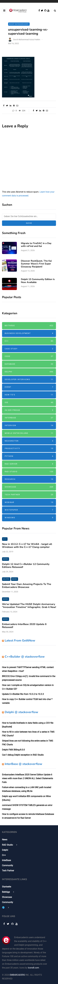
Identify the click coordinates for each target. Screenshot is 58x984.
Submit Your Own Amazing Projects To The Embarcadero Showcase (26, 585)
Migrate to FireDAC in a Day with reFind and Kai (36, 245)
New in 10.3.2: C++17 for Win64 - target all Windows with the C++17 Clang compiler (27, 545)
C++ (29, 341)
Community (7, 865)
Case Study (29, 349)
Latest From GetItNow (20, 640)
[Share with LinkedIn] (10, 105)
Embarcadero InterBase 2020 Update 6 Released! (24, 626)
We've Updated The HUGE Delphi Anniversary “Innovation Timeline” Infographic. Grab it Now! (29, 605)
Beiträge (29, 326)
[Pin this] (14, 105)
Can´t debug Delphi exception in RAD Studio (23, 755)
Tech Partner (29, 495)
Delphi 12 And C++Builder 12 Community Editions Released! (25, 565)
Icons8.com (33, 967)
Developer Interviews (29, 379)
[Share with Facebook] (3, 105)
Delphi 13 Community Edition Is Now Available (38, 281)
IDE (29, 402)
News (5, 559)
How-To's (29, 395)
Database (29, 364)
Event (29, 387)
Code (29, 356)
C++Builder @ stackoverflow (25, 657)
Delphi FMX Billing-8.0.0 (13, 749)
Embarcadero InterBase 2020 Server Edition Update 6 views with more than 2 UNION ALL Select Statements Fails (27, 778)
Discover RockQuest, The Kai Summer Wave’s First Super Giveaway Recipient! (36, 263)
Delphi (29, 372)
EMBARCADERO (17, 975)
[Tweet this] (7, 105)
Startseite (6, 886)
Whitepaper (29, 510)
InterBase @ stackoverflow (23, 764)
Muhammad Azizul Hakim (29, 39)
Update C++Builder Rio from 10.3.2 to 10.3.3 (23, 694)
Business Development (29, 333)
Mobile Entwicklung (29, 433)
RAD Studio (29, 472)
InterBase (29, 418)
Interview (29, 425)
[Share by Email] (17, 105)
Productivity (29, 448)
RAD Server (29, 464)
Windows (29, 518)
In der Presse (29, 410)
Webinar (29, 502)
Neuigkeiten (29, 441)
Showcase (29, 487)
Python (29, 456)
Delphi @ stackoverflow (21, 712)
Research (29, 479)
